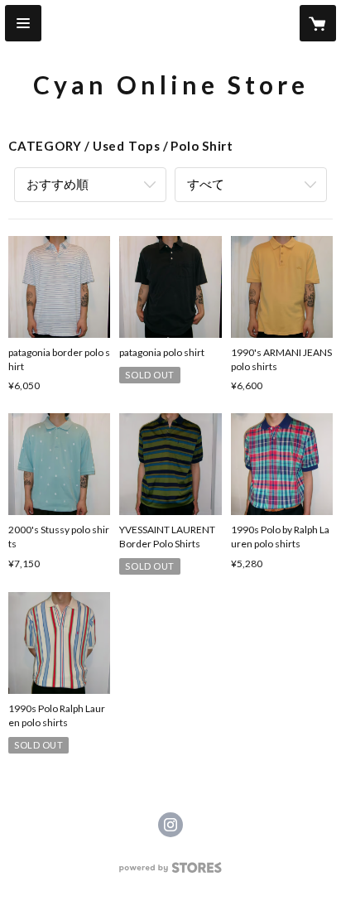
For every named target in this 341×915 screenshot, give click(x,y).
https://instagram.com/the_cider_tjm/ (170, 824)
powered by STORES (171, 872)
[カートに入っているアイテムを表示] (318, 23)
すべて (205, 183)
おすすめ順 (57, 183)
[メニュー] (23, 23)
